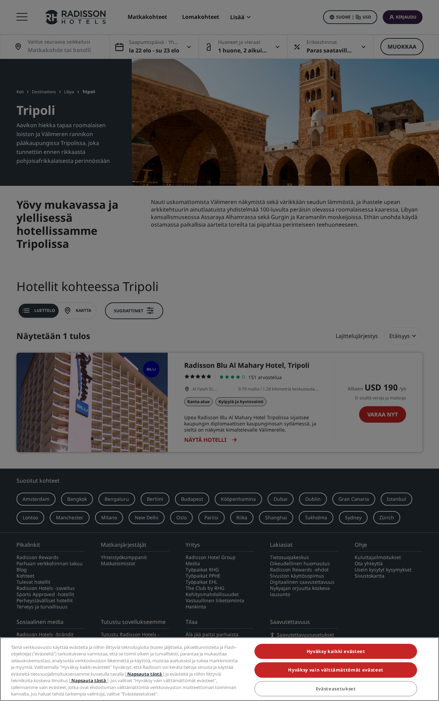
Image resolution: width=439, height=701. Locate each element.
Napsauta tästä (144, 674)
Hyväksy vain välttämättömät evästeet (335, 670)
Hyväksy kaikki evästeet (336, 651)
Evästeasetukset (336, 689)
